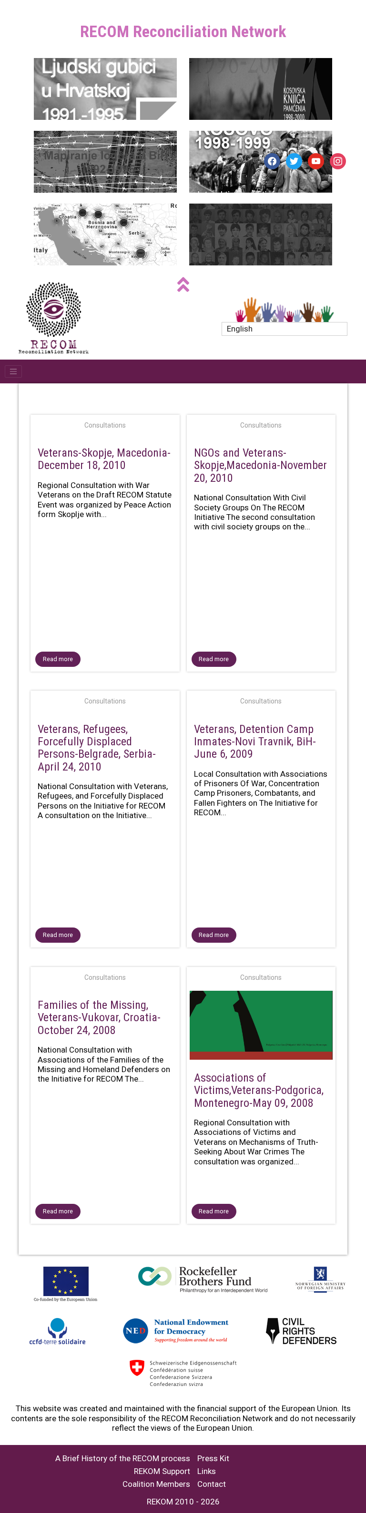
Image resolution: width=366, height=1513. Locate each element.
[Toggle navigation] (13, 371)
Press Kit (213, 1458)
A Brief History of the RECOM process (122, 1458)
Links (206, 1471)
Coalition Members (156, 1484)
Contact (211, 1484)
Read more (58, 659)
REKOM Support (162, 1471)
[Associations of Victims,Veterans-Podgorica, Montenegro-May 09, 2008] (261, 1027)
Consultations (105, 425)
